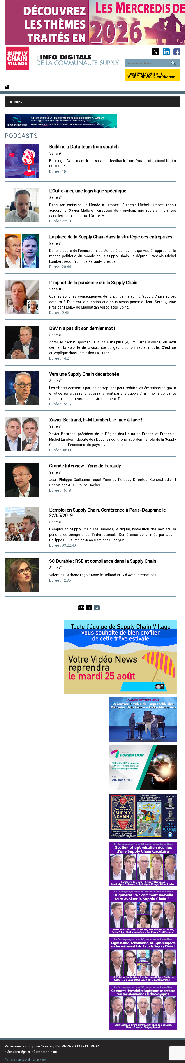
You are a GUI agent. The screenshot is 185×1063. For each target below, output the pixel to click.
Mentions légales (19, 1052)
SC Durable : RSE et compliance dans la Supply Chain (102, 561)
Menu (18, 101)
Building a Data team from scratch (84, 146)
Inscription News (37, 1046)
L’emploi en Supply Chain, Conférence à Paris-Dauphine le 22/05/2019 (107, 512)
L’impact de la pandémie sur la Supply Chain (93, 282)
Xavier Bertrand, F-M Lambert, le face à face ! (95, 420)
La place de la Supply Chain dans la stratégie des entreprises (110, 237)
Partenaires (13, 1046)
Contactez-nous (46, 1052)
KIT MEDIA (92, 1046)
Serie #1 (56, 153)
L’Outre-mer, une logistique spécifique (87, 191)
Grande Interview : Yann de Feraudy (85, 466)
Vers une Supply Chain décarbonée (84, 374)
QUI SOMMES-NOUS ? (66, 1046)
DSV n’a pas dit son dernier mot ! (82, 328)
